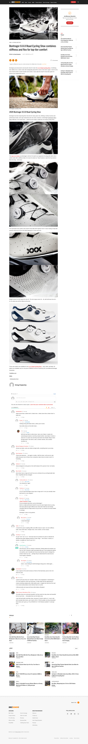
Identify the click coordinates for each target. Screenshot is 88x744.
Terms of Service (37, 383)
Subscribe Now (44, 379)
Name (29, 373)
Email (29, 367)
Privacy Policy (30, 383)
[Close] (61, 358)
